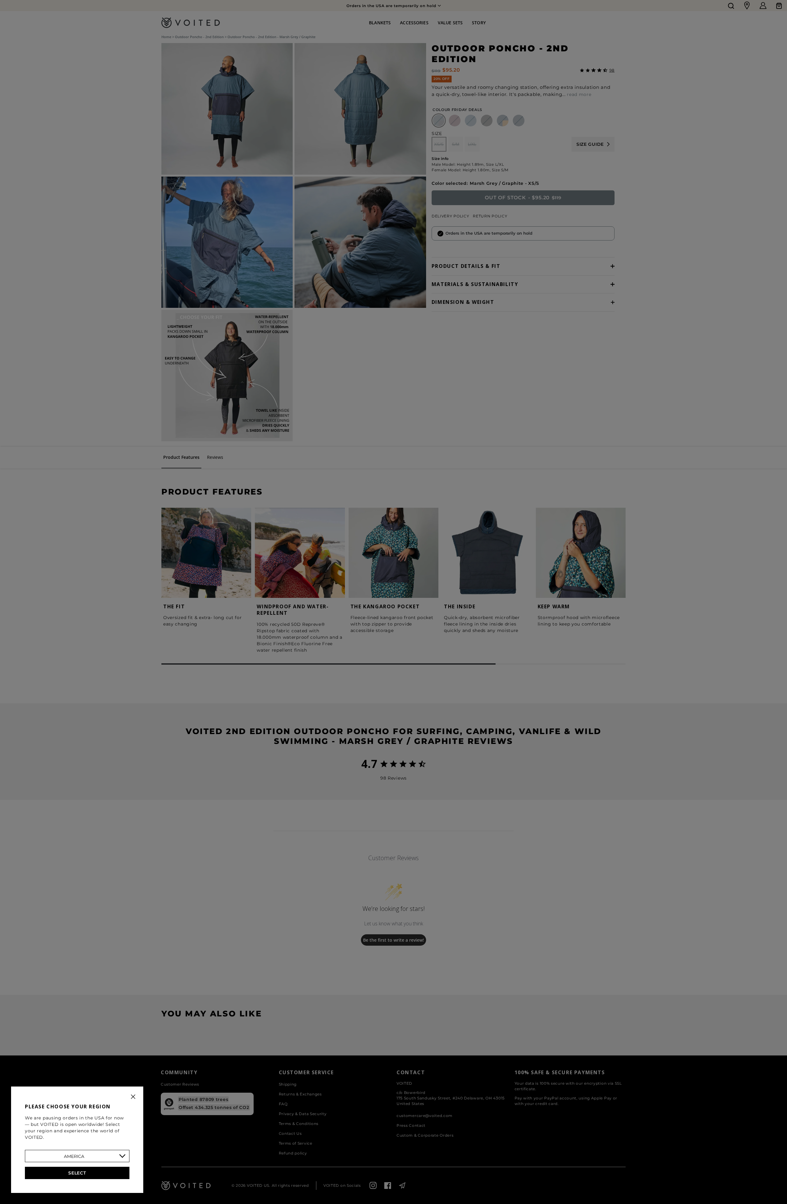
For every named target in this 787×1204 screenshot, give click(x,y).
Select (77, 1173)
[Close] (133, 1096)
